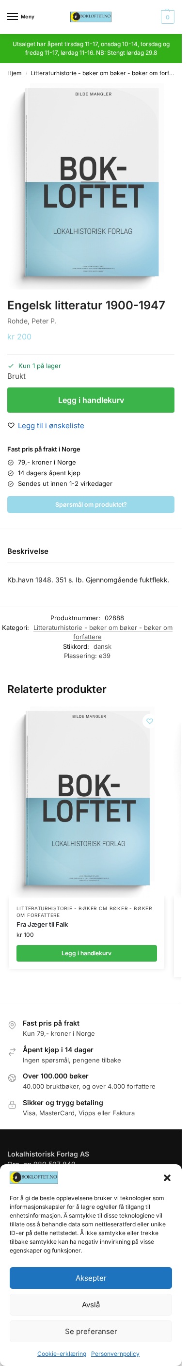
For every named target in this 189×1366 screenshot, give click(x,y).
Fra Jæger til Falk (42, 924)
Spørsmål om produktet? (91, 504)
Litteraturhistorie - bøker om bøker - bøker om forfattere (108, 73)
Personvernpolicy (115, 1353)
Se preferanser (91, 1331)
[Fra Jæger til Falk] (86, 802)
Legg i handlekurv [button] (86, 953)
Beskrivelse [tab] (27, 551)
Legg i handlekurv (91, 400)
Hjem (14, 73)
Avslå (91, 1304)
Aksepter (91, 1278)
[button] (167, 1178)
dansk (102, 646)
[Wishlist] (149, 721)
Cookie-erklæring (61, 1353)
